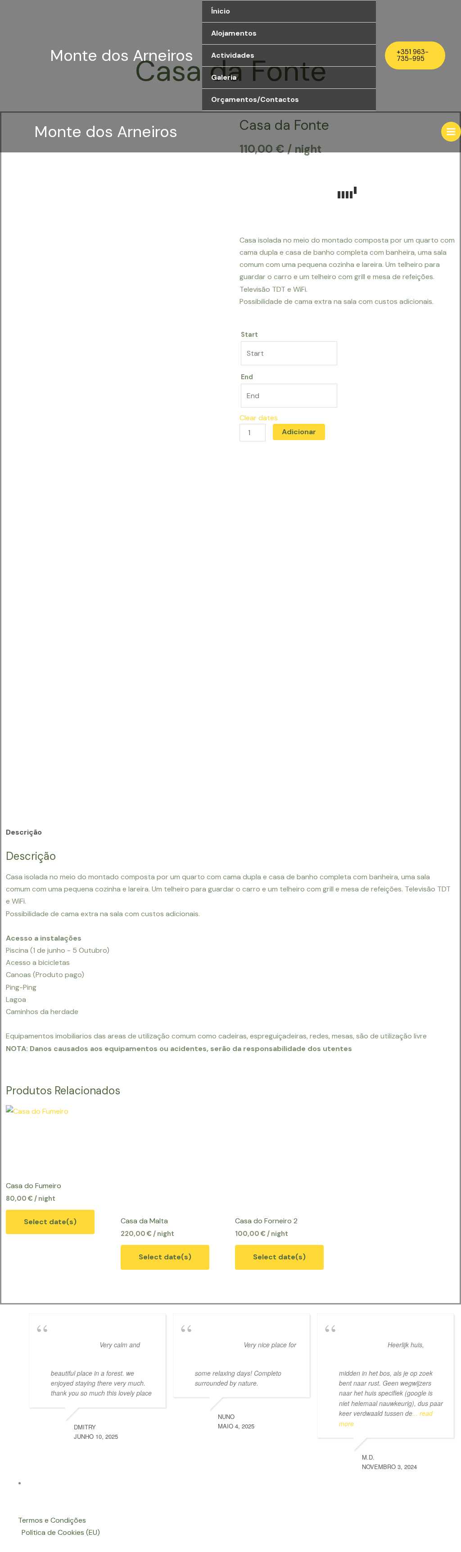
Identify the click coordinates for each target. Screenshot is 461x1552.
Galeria (223, 77)
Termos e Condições (52, 1520)
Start (249, 335)
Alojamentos (234, 33)
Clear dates (259, 417)
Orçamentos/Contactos (255, 99)
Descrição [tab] (24, 832)
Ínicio (220, 11)
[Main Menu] (451, 132)
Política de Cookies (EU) (61, 1532)
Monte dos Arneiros (121, 55)
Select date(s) (50, 1221)
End (247, 377)
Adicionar (299, 431)
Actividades (232, 55)
